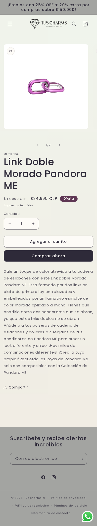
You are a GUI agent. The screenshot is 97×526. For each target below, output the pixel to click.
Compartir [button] (18, 387)
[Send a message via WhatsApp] (88, 517)
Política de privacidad (68, 498)
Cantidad (12, 213)
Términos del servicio (70, 506)
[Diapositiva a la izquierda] (37, 144)
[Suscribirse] (81, 459)
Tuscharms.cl (34, 498)
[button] (9, 23)
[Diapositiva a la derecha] (59, 144)
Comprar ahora (48, 256)
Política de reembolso (32, 506)
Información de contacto (50, 513)
